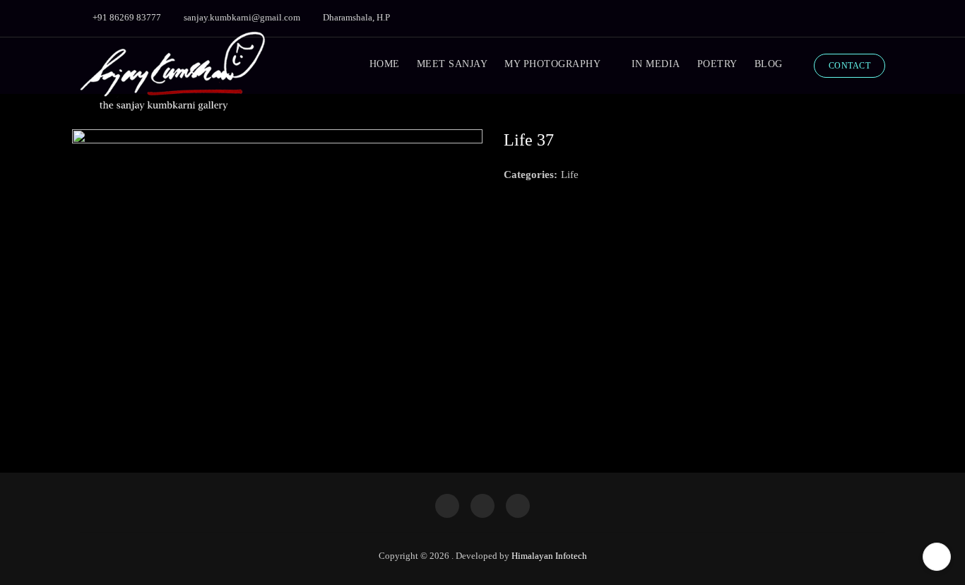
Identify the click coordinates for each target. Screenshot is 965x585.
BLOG (768, 64)
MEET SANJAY (452, 64)
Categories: (530, 174)
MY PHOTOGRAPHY (552, 64)
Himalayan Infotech (549, 555)
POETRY (717, 64)
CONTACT (850, 66)
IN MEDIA (656, 64)
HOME (384, 64)
